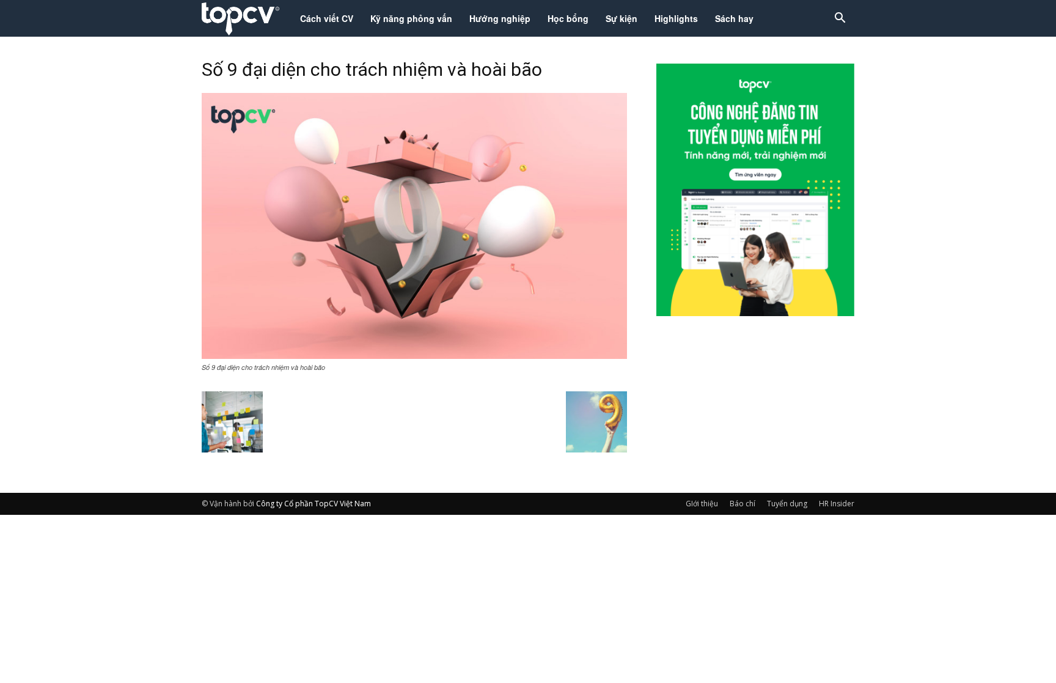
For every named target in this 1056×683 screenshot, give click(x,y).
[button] (839, 19)
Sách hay (734, 18)
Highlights (676, 18)
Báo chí (742, 503)
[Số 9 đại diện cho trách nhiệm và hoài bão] (414, 355)
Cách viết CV (326, 18)
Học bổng (568, 18)
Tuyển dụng (787, 503)
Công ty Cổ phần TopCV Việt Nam (313, 503)
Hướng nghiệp (499, 18)
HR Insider (836, 503)
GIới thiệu (702, 503)
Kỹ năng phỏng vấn (411, 18)
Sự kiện (621, 18)
